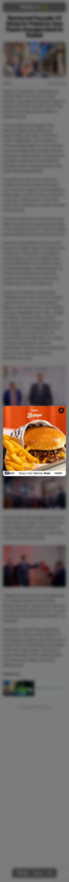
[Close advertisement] (61, 410)
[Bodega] (34, 441)
